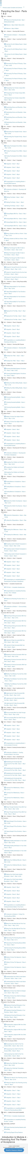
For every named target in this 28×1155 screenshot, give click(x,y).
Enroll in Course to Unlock (14, 1150)
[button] (1, 1)
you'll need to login (20, 1147)
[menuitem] (1, 3)
